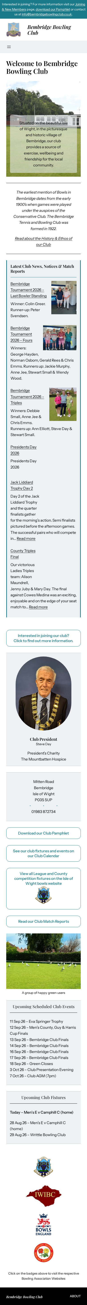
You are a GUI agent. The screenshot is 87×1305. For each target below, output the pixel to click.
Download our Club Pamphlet (43, 833)
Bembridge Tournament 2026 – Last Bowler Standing (28, 290)
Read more (26, 538)
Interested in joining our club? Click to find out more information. (43, 638)
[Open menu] (9, 47)
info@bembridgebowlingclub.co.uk (47, 14)
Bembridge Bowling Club (49, 29)
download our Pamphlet (53, 9)
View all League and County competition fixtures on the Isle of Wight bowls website (43, 878)
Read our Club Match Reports (43, 921)
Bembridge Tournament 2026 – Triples (27, 396)
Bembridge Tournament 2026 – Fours (21, 334)
